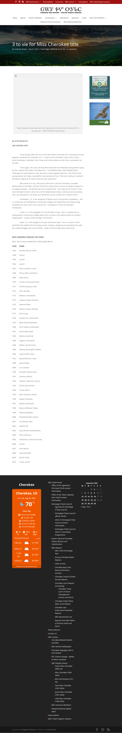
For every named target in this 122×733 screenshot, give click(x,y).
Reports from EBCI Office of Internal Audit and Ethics (65, 623)
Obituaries (64, 18)
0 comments (72, 49)
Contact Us (59, 2)
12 (82, 496)
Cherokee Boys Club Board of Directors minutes (63, 570)
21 (89, 500)
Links (84, 18)
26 (82, 503)
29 (92, 503)
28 (89, 503)
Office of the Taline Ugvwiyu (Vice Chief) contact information (63, 498)
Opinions (75, 18)
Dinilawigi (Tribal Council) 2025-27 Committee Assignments (65, 532)
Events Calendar (35, 18)
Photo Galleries (48, 2)
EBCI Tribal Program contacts (100, 2)
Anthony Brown (21, 49)
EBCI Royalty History (59, 663)
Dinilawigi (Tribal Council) (62, 504)
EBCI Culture (69, 2)
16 (95, 496)
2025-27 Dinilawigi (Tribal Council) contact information (65, 523)
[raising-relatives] (99, 98)
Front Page (45, 49)
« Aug (83, 507)
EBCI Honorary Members (61, 705)
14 (89, 496)
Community (49, 18)
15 (92, 496)
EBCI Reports (57, 548)
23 (95, 500)
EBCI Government (32, 2)
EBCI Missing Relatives (73, 22)
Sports (23, 18)
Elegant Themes (29, 729)
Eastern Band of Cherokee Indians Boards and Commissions (62, 541)
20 (85, 500)
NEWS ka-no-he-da (57, 49)
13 (85, 496)
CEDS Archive (60, 564)
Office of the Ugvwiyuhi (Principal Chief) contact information (61, 488)
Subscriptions (83, 2)
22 (92, 500)
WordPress (51, 729)
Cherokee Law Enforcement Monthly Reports (63, 610)
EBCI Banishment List (63, 617)
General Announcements (50, 22)
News (15, 18)
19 (82, 500)
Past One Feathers (96, 18)
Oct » (89, 507)
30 (95, 503)
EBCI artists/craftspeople (61, 646)
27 (85, 503)
